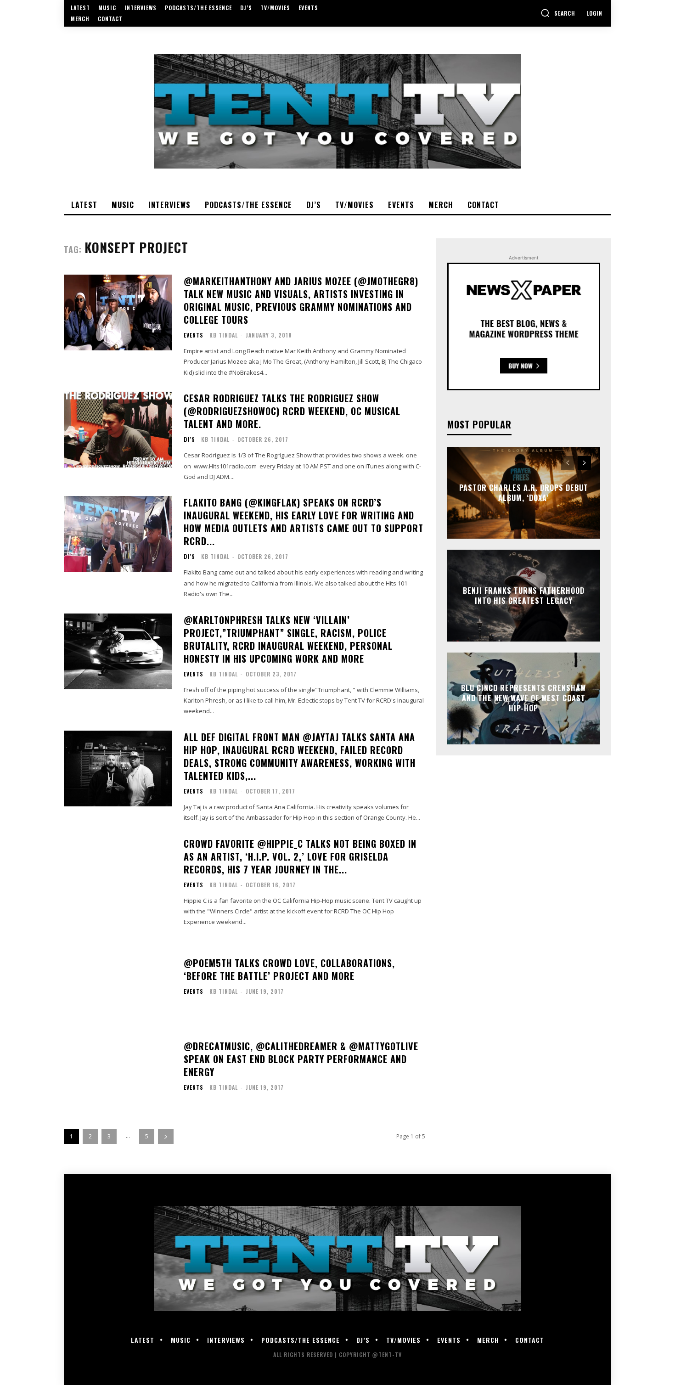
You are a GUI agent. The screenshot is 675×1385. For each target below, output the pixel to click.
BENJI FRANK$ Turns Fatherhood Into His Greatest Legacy (524, 595)
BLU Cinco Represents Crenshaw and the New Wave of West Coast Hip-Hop (523, 698)
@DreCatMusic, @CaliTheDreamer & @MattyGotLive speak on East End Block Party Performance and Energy (301, 1059)
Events (193, 335)
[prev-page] (567, 463)
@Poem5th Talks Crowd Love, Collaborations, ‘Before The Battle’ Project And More (289, 969)
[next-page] (166, 1136)
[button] (557, 12)
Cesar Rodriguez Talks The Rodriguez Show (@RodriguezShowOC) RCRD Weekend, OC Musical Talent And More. (292, 411)
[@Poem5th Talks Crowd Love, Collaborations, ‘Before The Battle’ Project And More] (118, 979)
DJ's (189, 439)
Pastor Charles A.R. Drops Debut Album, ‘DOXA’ (523, 492)
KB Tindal (223, 335)
